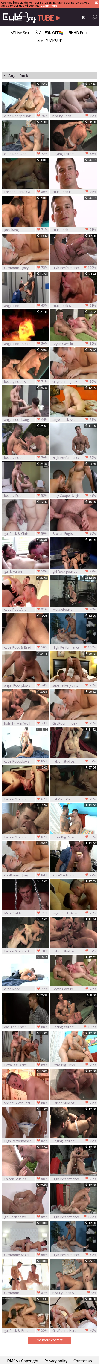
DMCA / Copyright (22, 1361)
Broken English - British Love (74, 533)
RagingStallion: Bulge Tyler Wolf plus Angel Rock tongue (74, 153)
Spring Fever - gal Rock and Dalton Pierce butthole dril (26, 1103)
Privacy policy (55, 1361)
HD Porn (80, 32)
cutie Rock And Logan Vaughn (26, 153)
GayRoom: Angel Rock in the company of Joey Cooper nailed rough (26, 1254)
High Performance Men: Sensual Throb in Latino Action (74, 647)
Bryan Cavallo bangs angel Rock (74, 343)
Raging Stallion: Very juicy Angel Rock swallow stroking (74, 1141)
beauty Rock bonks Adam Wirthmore (26, 457)
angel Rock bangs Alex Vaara (26, 419)
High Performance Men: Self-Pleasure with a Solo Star (26, 1141)
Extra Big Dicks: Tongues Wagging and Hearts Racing (74, 837)
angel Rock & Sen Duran (26, 343)
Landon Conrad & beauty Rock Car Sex (26, 191)
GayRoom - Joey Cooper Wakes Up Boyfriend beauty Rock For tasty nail (74, 723)
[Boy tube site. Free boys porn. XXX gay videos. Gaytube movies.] (30, 17)
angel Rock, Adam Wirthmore (74, 913)
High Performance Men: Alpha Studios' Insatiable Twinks (74, 1178)
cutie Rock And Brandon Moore (26, 609)
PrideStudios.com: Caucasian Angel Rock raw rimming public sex (74, 875)
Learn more (49, 5)
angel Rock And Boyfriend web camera (74, 419)
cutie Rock (74, 229)
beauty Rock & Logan (74, 1292)
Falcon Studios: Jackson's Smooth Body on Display (74, 761)
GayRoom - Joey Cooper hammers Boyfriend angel (26, 267)
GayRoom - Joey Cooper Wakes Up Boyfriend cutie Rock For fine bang (74, 381)
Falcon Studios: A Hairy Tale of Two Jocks (26, 951)
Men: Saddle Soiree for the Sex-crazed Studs (26, 913)
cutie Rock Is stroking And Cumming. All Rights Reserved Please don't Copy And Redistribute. (74, 191)
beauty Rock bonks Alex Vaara (74, 115)
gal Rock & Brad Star (26, 1330)
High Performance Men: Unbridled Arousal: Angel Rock (74, 267)
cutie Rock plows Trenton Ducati (26, 761)
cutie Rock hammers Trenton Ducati (26, 989)
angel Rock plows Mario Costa (26, 685)
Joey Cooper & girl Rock (74, 495)
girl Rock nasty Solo (26, 1216)
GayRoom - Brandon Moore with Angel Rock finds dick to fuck (26, 1292)
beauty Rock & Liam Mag (26, 381)
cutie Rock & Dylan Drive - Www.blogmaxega (74, 305)
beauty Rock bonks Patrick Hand (26, 495)
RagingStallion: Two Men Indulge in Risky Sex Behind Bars (74, 1027)
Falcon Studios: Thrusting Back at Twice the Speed (26, 837)
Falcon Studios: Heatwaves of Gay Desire (26, 1178)
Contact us (82, 1361)
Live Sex (21, 32)
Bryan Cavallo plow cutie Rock (74, 989)
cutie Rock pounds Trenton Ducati (26, 115)
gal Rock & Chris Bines (26, 533)
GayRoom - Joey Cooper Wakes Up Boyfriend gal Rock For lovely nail (26, 875)
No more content (50, 1340)
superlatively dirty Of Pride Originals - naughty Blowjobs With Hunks (74, 685)
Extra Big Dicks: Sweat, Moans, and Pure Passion (74, 1065)
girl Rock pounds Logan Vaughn (74, 571)
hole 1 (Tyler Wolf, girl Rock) (26, 723)
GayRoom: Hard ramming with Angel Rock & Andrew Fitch (74, 1330)
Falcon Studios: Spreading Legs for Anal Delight (26, 799)
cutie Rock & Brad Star (26, 647)
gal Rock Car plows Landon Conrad (74, 799)
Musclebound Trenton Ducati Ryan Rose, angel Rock (74, 609)
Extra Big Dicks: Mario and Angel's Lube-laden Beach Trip (26, 1065)
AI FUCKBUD (51, 40)
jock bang (26, 229)
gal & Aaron (26, 571)
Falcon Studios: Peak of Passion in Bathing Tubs (74, 1103)
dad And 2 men (26, 1027)
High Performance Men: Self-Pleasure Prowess (74, 457)
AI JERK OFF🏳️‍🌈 (50, 32)
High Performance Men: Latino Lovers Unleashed (74, 1216)
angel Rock (26, 305)
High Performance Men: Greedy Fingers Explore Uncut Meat (74, 1254)
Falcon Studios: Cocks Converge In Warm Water (74, 951)
